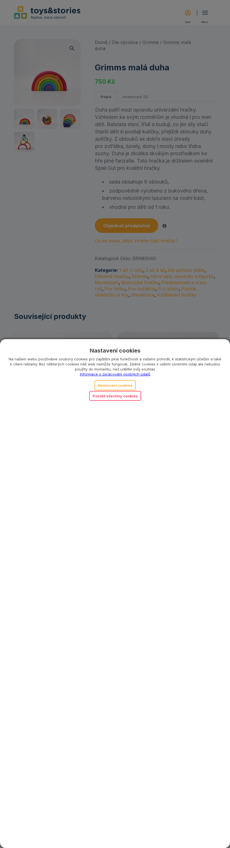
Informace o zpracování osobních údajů (115, 374)
